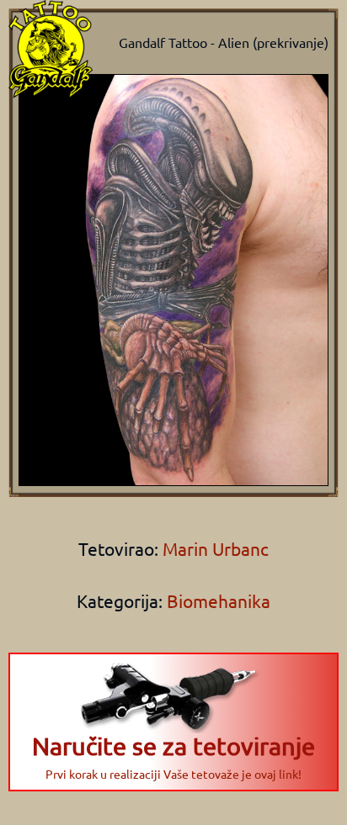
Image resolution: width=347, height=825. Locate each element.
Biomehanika (218, 600)
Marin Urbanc (213, 548)
